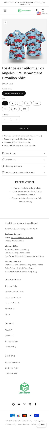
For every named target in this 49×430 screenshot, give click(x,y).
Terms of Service (11, 341)
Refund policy (38, 421)
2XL (36, 103)
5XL (24, 109)
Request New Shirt (12, 362)
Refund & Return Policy (14, 291)
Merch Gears (15, 421)
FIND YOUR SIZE (11, 374)
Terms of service (23, 425)
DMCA (7, 314)
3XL (6, 109)
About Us (9, 330)
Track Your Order (12, 368)
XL (28, 103)
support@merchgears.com (22, 237)
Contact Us (9, 335)
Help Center (10, 308)
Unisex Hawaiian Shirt (14, 93)
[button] (5, 10)
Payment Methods (12, 303)
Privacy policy (11, 425)
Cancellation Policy (13, 297)
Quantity (5, 114)
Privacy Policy (10, 347)
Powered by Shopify (25, 421)
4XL (15, 109)
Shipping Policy (11, 286)
